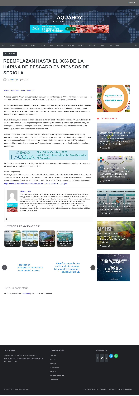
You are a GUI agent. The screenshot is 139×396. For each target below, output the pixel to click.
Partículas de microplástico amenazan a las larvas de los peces (30, 268)
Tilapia (33, 45)
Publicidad (103, 389)
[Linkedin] (6, 219)
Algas (51, 45)
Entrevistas (54, 380)
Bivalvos (60, 45)
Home (6, 90)
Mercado (102, 45)
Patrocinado (114, 45)
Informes (53, 372)
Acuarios (71, 45)
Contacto (112, 389)
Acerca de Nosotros (91, 389)
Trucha (42, 45)
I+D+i (80, 45)
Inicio (4, 45)
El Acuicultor (54, 368)
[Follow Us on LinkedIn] (106, 358)
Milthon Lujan (14, 80)
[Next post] (93, 267)
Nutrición (10, 54)
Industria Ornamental (57, 376)
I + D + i (53, 355)
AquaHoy (69, 17)
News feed (15, 90)
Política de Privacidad (124, 389)
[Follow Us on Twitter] (102, 358)
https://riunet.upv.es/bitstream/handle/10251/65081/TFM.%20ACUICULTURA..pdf (35, 184)
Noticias (92, 45)
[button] (136, 45)
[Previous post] (4, 267)
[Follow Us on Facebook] (97, 358)
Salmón (24, 45)
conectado (26, 293)
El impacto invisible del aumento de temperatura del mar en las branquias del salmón (115, 207)
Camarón (13, 45)
